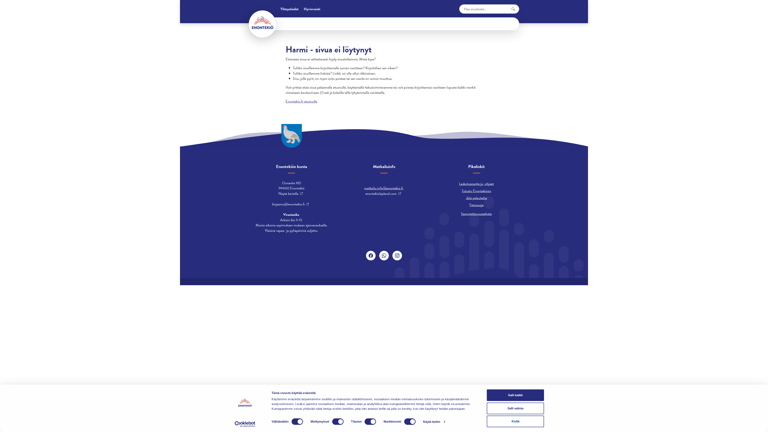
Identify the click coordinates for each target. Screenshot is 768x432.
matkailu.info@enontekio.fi (384, 188)
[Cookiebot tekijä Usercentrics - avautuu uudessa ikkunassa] (245, 424)
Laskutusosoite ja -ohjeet (476, 183)
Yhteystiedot (289, 9)
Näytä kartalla (288, 193)
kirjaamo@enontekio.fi (288, 204)
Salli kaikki (515, 395)
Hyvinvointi (312, 9)
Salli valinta (515, 408)
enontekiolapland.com (381, 193)
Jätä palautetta (476, 198)
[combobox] (489, 9)
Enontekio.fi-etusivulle (301, 101)
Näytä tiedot (431, 421)
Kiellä (515, 421)
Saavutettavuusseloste (476, 213)
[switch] (338, 421)
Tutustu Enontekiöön (476, 191)
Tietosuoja (476, 205)
